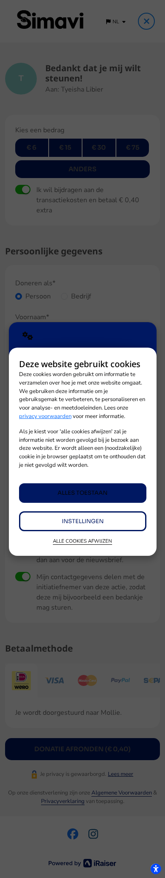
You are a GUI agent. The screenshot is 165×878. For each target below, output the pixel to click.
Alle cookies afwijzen (82, 541)
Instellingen (83, 521)
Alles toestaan (82, 492)
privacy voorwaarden (45, 416)
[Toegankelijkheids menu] (156, 869)
